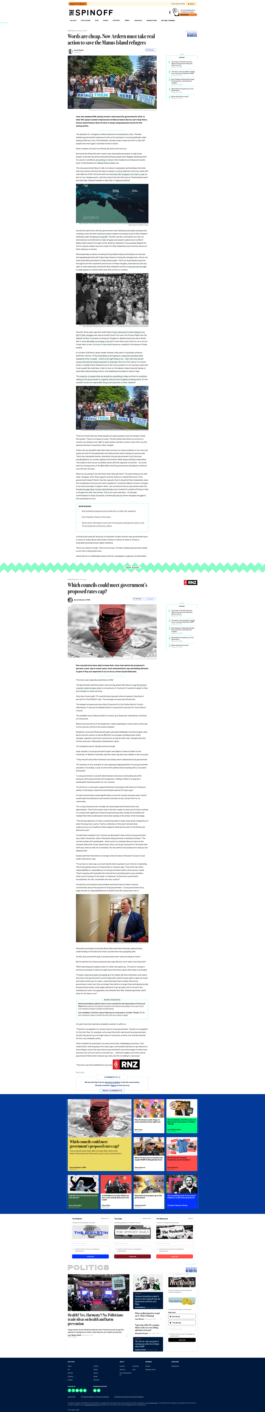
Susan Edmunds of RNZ (82, 600)
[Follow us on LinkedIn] (85, 1392)
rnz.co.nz (108, 1065)
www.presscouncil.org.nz (91, 1405)
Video (69, 1366)
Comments (150, 599)
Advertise (135, 1366)
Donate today (185, 14)
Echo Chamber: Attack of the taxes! (96, 517)
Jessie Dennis (79, 50)
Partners (70, 1376)
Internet (70, 1373)
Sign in (192, 4)
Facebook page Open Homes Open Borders (95, 489)
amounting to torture (105, 159)
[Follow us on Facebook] (70, 1392)
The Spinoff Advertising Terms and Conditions (129, 1397)
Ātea (97, 20)
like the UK (117, 495)
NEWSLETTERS (182, 1274)
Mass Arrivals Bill (100, 236)
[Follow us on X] (73, 1392)
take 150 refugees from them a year (129, 174)
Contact (122, 1366)
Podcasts (138, 20)
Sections (116, 20)
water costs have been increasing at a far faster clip (100, 975)
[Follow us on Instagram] (81, 1392)
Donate (147, 1366)
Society (96, 1366)
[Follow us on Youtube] (77, 1392)
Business (96, 1380)
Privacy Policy (72, 1397)
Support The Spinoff (77, 4)
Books (105, 20)
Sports (96, 1373)
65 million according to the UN (100, 341)
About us (122, 1369)
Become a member (168, 20)
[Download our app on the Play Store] (99, 1392)
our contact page (152, 1403)
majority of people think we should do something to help (104, 376)
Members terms (150, 1369)
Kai (69, 1369)
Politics (73, 20)
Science (70, 1380)
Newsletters (152, 20)
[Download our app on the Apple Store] (95, 1392)
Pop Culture (85, 20)
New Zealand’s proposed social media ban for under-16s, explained (109, 511)
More (127, 20)
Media (95, 1376)
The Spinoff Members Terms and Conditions (95, 1397)
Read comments (112, 1090)
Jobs (133, 1369)
